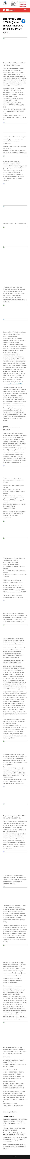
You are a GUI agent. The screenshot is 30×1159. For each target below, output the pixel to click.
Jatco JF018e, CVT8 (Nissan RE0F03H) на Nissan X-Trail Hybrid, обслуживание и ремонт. (14, 1146)
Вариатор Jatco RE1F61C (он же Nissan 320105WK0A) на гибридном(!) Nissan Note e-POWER (15, 1140)
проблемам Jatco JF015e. (15, 384)
